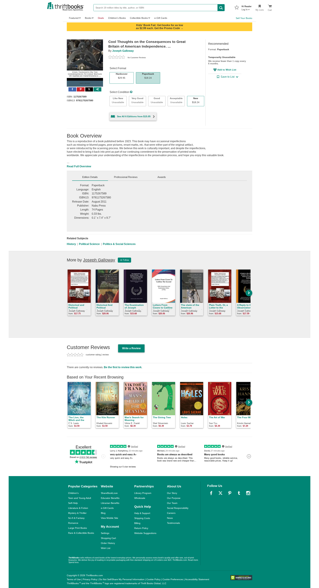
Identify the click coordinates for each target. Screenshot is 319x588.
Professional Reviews (126, 177)
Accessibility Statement (197, 579)
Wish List (105, 548)
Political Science (89, 244)
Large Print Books (77, 528)
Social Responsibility (177, 508)
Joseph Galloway (123, 50)
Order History (108, 543)
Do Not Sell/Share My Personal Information (121, 579)
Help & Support (142, 513)
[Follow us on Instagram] (248, 493)
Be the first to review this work (123, 367)
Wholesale (139, 498)
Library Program (142, 493)
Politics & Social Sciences (119, 244)
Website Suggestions (145, 533)
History (71, 244)
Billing (137, 523)
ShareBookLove (109, 493)
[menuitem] (247, 7)
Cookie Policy (153, 579)
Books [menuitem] (88, 18)
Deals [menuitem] (101, 18)
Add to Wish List (226, 69)
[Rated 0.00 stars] (116, 57)
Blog (103, 513)
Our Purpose (173, 498)
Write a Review (131, 348)
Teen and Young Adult (79, 498)
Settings (105, 533)
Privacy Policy (90, 579)
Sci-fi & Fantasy (76, 518)
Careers (171, 513)
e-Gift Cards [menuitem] (160, 18)
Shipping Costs (142, 518)
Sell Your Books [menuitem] (244, 18)
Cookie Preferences (172, 579)
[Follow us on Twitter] (220, 493)
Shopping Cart (108, 538)
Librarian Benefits (110, 503)
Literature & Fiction (78, 508)
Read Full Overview (79, 166)
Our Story (172, 493)
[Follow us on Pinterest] (230, 493)
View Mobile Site (109, 518)
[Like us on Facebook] (211, 493)
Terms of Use (74, 579)
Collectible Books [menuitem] (139, 18)
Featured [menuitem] (74, 18)
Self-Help (73, 503)
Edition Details (90, 177)
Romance (73, 523)
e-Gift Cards (107, 508)
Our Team (172, 503)
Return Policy (141, 528)
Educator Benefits (110, 498)
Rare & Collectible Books (81, 533)
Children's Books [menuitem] (117, 18)
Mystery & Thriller (77, 513)
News (170, 518)
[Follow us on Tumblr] (239, 493)
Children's (73, 493)
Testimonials (173, 523)
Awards (162, 177)
